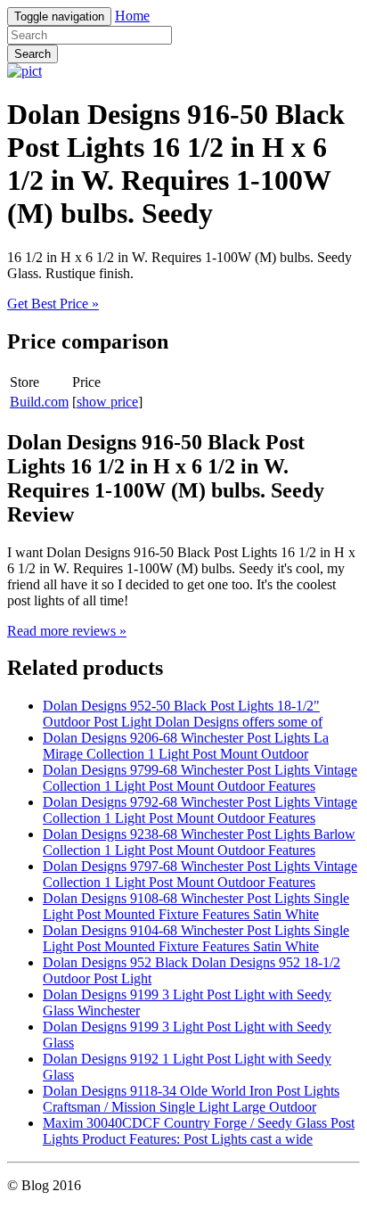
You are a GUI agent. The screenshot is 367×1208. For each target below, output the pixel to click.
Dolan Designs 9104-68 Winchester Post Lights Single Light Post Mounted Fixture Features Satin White (196, 938)
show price (107, 401)
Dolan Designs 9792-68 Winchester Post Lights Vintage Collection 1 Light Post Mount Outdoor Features (200, 810)
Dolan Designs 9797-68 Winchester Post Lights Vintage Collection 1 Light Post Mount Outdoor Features (200, 874)
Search (32, 54)
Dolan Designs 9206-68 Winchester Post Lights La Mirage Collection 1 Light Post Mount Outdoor (186, 745)
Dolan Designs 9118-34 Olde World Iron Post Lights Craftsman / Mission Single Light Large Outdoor (191, 1098)
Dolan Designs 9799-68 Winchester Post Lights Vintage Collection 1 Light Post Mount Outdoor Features (200, 777)
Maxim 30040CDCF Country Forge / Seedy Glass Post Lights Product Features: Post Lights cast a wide (199, 1130)
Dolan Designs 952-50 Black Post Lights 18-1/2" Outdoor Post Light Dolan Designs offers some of (182, 713)
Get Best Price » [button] (53, 303)
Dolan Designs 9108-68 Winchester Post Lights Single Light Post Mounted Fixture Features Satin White (196, 906)
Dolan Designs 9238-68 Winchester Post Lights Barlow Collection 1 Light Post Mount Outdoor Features (199, 842)
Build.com (39, 401)
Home (132, 15)
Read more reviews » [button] (66, 630)
